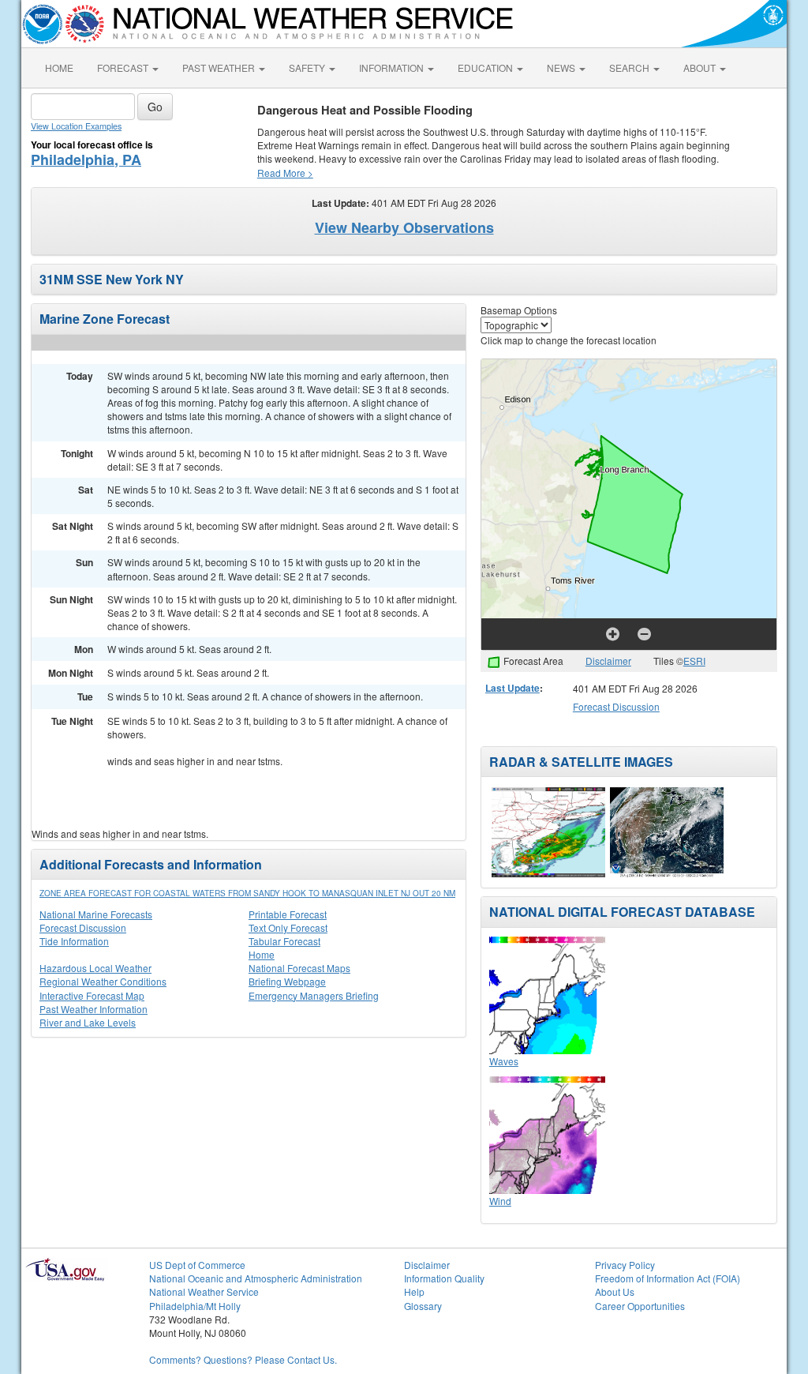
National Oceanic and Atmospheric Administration (255, 1278)
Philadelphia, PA (86, 159)
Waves (503, 1061)
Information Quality (444, 1278)
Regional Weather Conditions (102, 981)
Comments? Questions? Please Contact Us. (243, 1359)
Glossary (423, 1305)
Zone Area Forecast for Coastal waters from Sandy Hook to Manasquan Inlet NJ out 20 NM (247, 893)
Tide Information (74, 941)
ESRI (694, 660)
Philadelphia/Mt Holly (195, 1305)
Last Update (512, 688)
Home (262, 954)
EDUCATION (486, 67)
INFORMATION (392, 67)
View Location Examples (76, 126)
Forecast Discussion (82, 927)
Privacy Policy (625, 1264)
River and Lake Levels (87, 1022)
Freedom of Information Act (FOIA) (667, 1278)
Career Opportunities (640, 1305)
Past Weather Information (93, 1008)
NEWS (562, 67)
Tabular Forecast (284, 941)
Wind (500, 1200)
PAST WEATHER (219, 67)
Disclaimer (608, 660)
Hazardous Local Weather (95, 967)
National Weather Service (204, 1291)
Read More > (285, 172)
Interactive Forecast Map (91, 995)
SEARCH (630, 67)
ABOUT (700, 67)
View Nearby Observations (404, 227)
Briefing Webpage (287, 981)
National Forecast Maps (299, 967)
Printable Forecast (288, 914)
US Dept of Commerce (197, 1264)
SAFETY (308, 67)
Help (414, 1291)
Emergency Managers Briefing (314, 995)
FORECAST (124, 67)
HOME (59, 67)
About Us (614, 1291)
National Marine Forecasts (95, 914)
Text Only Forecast (288, 927)
